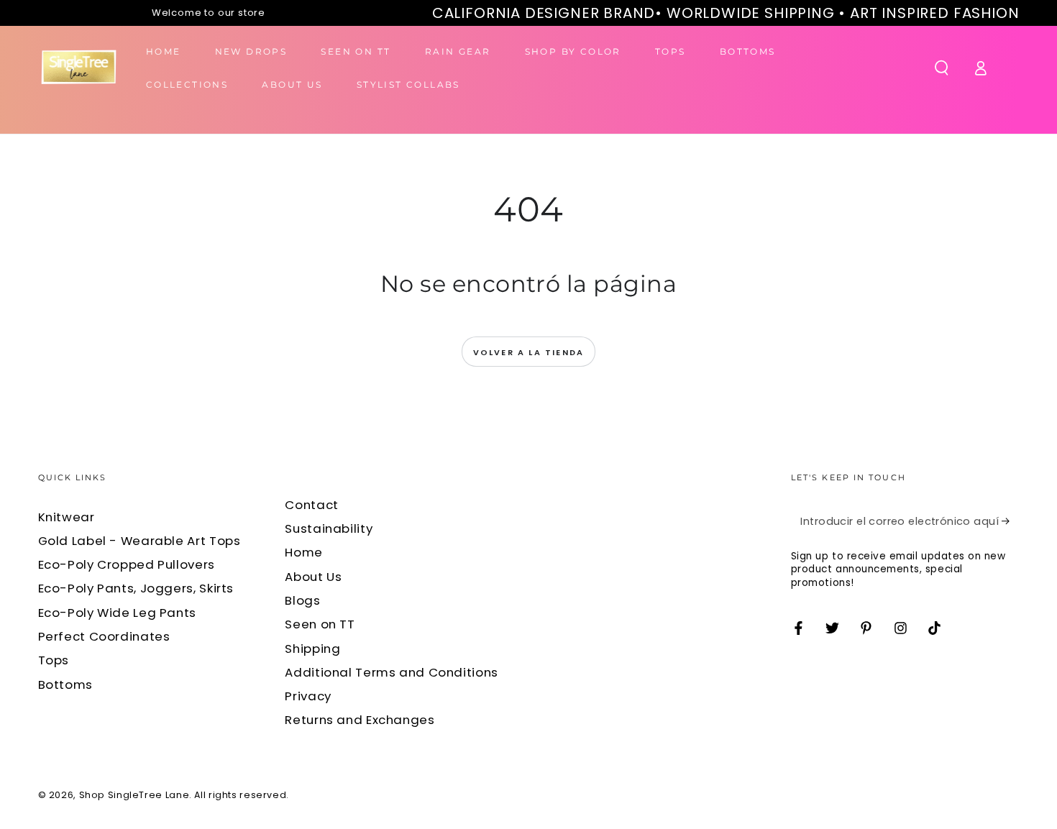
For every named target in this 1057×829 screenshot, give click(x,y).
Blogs (302, 600)
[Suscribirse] (1010, 521)
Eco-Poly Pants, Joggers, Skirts (136, 588)
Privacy (308, 696)
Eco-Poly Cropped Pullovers (126, 564)
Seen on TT (319, 624)
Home (304, 552)
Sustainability (328, 528)
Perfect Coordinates (104, 636)
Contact (311, 504)
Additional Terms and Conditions (391, 672)
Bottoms (65, 684)
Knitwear (66, 517)
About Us (313, 576)
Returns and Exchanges (359, 719)
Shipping (312, 648)
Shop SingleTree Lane (134, 795)
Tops (54, 660)
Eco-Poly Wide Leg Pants (117, 612)
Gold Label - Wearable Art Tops (139, 540)
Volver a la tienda (529, 352)
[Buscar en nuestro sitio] (941, 67)
